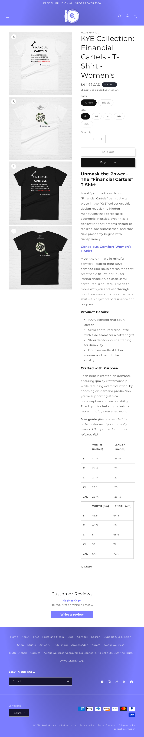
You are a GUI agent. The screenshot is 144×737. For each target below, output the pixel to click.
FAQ (36, 636)
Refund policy (68, 725)
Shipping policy (127, 725)
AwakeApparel (49, 725)
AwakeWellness (114, 645)
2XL (88, 125)
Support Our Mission (117, 636)
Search (95, 636)
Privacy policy (87, 725)
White (90, 103)
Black (107, 103)
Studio (31, 645)
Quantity (86, 132)
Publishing (61, 645)
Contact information (124, 729)
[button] (7, 16)
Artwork (45, 645)
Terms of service (106, 725)
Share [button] (88, 566)
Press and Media (53, 636)
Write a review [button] (72, 614)
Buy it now (108, 162)
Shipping (86, 90)
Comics (35, 652)
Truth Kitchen (18, 652)
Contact (82, 636)
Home (14, 636)
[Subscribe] (68, 681)
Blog (70, 636)
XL (121, 117)
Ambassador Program (85, 645)
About (26, 636)
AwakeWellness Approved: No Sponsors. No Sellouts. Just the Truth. (88, 652)
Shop (20, 645)
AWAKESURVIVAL (72, 660)
